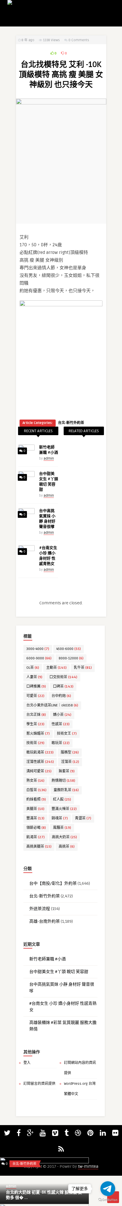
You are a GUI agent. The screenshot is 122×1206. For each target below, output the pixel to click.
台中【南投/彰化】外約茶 (53, 883)
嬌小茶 (62, 715)
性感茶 (61, 724)
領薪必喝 (36, 828)
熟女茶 (35, 781)
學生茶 (35, 724)
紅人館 (62, 799)
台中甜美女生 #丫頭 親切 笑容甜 (58, 971)
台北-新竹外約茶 (71, 423)
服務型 (70, 752)
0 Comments (78, 40)
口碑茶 (63, 686)
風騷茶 (62, 828)
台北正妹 (36, 715)
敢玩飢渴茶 (40, 752)
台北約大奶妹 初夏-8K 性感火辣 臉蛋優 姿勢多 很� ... (44, 1195)
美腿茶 (35, 809)
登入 (26, 1063)
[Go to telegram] (107, 1188)
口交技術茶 (63, 677)
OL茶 (32, 668)
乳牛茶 (83, 668)
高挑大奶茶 (64, 837)
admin (49, 458)
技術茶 (35, 743)
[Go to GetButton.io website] (107, 1200)
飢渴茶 (35, 837)
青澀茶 (83, 818)
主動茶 (56, 668)
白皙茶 (36, 790)
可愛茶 (35, 696)
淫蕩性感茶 (40, 762)
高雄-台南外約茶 (44, 921)
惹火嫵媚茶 (38, 733)
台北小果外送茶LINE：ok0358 (52, 705)
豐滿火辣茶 (64, 809)
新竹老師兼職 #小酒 (47, 959)
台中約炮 (61, 696)
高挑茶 (67, 846)
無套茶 (67, 771)
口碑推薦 (36, 686)
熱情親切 (63, 781)
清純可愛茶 (39, 771)
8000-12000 (71, 658)
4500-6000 (68, 649)
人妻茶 (34, 677)
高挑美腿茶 (39, 846)
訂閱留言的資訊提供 (39, 1084)
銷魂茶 (60, 818)
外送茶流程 (39, 908)
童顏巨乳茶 (66, 790)
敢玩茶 (61, 743)
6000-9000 (39, 658)
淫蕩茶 (70, 762)
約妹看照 (36, 799)
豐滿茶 (35, 818)
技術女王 (67, 733)
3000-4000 (37, 649)
